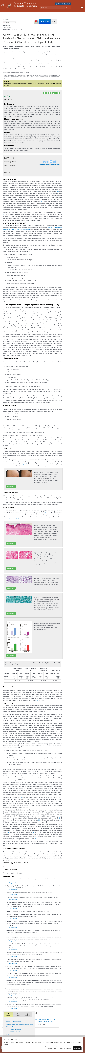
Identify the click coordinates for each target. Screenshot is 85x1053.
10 (59, 818)
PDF (54, 21)
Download (27, 1015)
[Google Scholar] (13, 883)
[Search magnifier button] (69, 7)
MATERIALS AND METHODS (13, 1021)
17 (11, 835)
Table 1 (18, 519)
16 (33, 833)
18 (22, 837)
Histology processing (15, 1029)
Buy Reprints (45, 21)
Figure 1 (24, 464)
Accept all (77, 1048)
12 (41, 820)
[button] (82, 8)
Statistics (18, 1015)
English (7, 22)
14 (13, 825)
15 (8, 833)
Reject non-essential (65, 1048)
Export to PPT (11, 486)
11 (60, 818)
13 (45, 822)
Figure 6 (11, 519)
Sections (8, 1015)
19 (36, 839)
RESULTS (8, 1034)
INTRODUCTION (10, 1019)
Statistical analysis (15, 1031)
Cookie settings (51, 1048)
